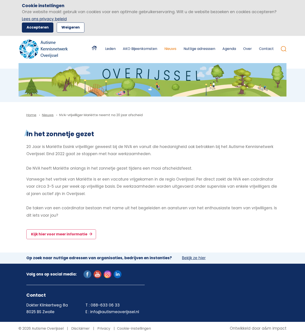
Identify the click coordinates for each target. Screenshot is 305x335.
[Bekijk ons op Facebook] (87, 274)
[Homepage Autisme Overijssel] (44, 49)
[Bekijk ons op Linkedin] (117, 274)
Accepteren (38, 27)
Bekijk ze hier (194, 258)
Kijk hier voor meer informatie (59, 234)
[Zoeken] (283, 49)
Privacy (103, 328)
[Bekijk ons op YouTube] (97, 274)
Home (95, 49)
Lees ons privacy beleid (44, 19)
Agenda (229, 48)
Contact (266, 48)
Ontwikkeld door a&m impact (258, 328)
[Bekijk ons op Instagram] (107, 274)
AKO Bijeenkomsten (140, 48)
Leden (110, 48)
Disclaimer (80, 328)
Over (247, 48)
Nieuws (170, 48)
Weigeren (70, 27)
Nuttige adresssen (199, 48)
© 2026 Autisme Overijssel (41, 328)
